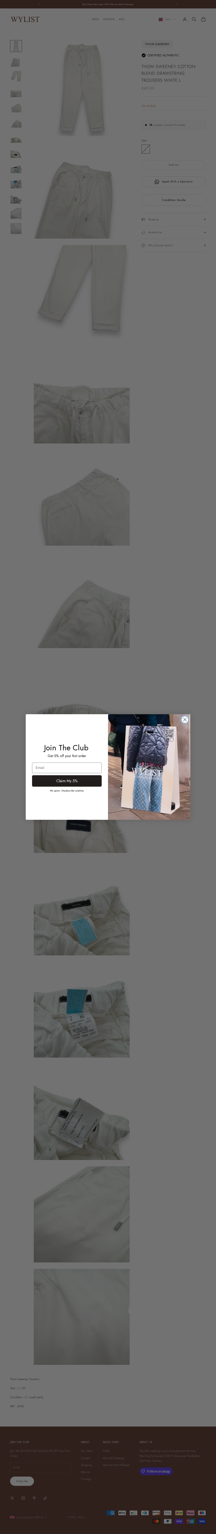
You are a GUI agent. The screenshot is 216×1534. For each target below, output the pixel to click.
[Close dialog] (185, 719)
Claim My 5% (67, 781)
